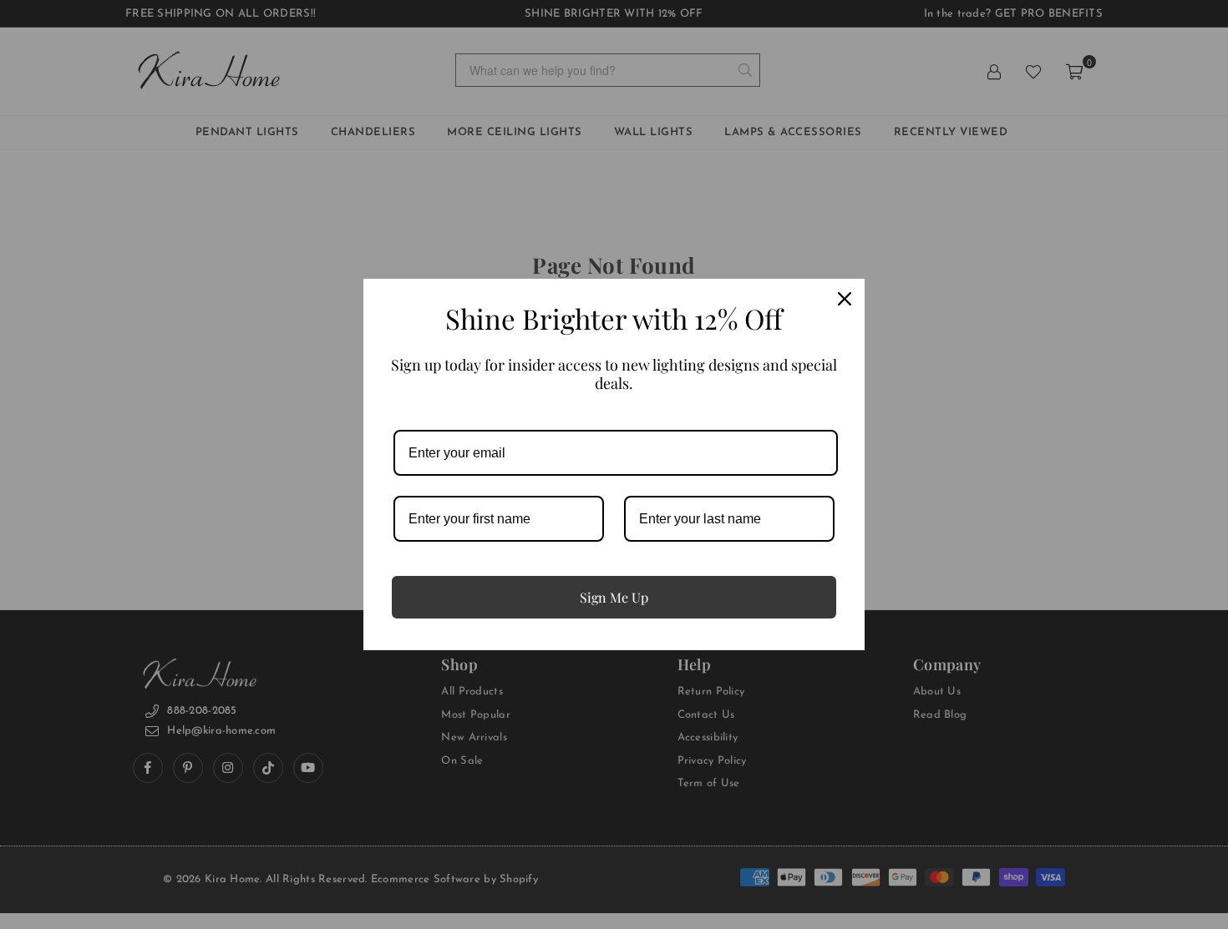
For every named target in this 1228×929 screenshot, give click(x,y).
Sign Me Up (614, 597)
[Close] (845, 299)
